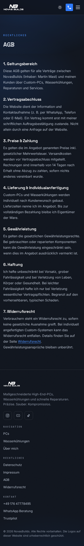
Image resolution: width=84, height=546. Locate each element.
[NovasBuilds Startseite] (13, 7)
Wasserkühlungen (16, 441)
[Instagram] (7, 415)
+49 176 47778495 (17, 504)
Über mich (10, 448)
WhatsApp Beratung (18, 511)
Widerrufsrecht (29, 341)
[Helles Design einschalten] (60, 7)
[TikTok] (28, 415)
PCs (6, 434)
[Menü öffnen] (78, 7)
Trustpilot (10, 518)
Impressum (11, 472)
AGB (6, 480)
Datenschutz (12, 465)
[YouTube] (18, 415)
